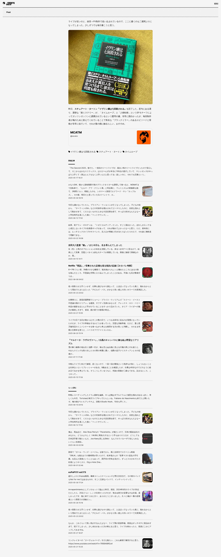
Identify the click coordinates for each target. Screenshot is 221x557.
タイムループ (131, 151)
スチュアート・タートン (110, 151)
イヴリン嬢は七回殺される (83, 151)
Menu (216, 3)
